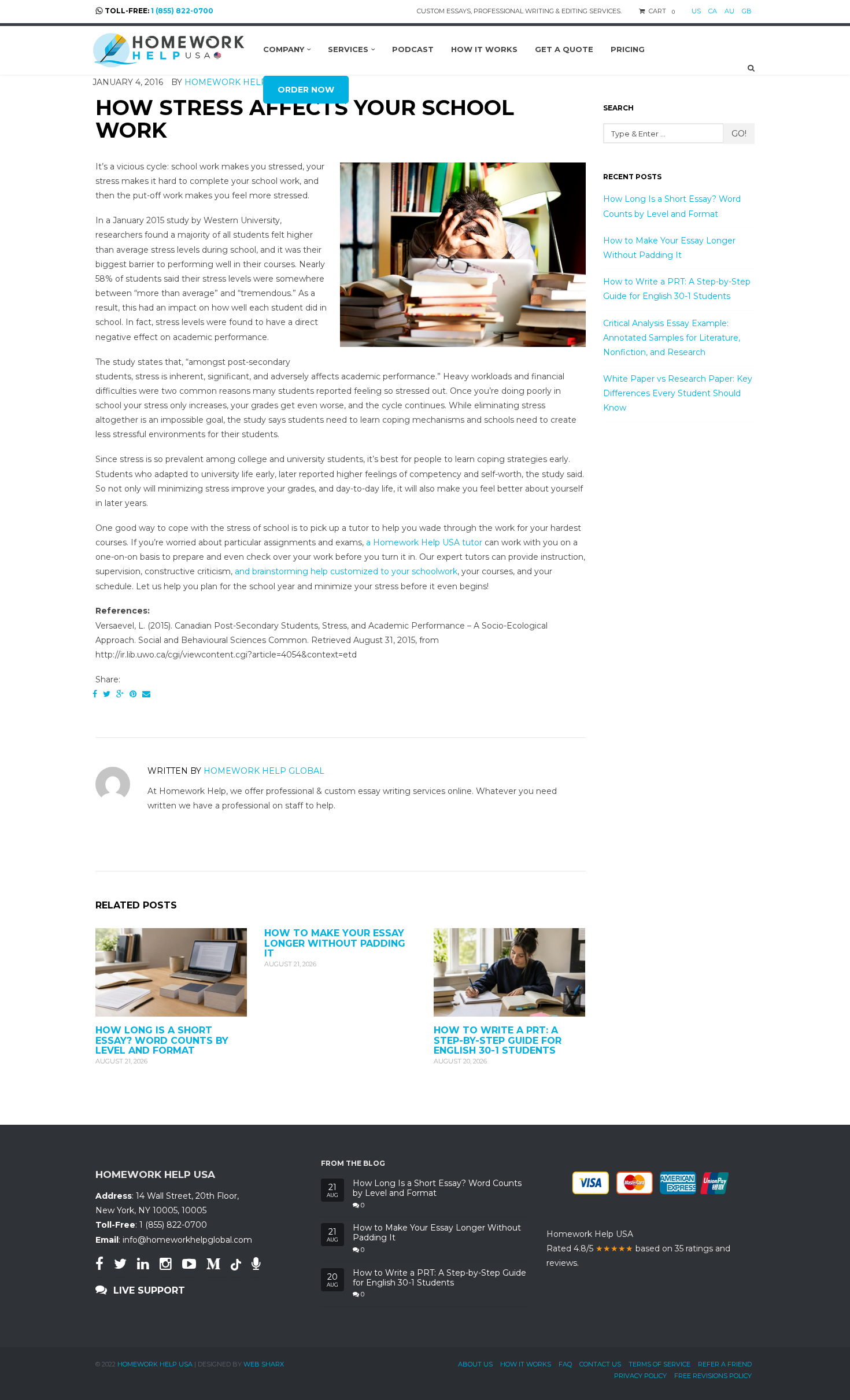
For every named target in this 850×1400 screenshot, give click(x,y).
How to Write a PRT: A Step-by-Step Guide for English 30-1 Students (497, 1040)
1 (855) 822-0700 (182, 10)
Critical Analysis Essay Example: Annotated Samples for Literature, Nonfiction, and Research (671, 337)
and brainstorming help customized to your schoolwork (346, 571)
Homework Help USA (155, 1364)
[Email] (146, 694)
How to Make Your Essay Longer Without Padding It (334, 943)
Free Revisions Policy (713, 1376)
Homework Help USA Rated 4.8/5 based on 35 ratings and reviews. (638, 1248)
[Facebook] (95, 694)
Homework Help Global (264, 771)
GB (747, 11)
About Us (475, 1364)
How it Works (525, 1364)
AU (729, 11)
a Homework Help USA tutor (424, 542)
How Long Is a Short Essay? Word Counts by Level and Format (161, 1040)
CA (712, 11)
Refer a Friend (725, 1364)
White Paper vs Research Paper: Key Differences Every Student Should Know (677, 393)
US (696, 11)
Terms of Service (659, 1364)
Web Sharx (263, 1364)
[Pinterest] (133, 694)
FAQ (565, 1364)
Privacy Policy (640, 1376)
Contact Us (600, 1364)
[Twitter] (106, 694)
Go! (738, 133)
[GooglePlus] (120, 694)
